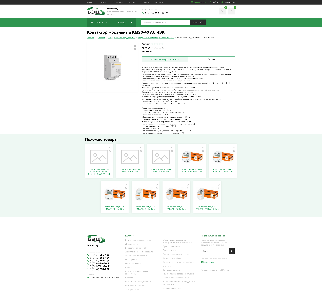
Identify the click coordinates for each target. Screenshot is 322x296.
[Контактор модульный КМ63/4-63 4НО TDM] (191, 157)
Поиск (196, 22)
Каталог (99, 22)
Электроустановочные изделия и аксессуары (179, 282)
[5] (162, 44)
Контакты (159, 2)
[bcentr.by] (96, 11)
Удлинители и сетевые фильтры (178, 274)
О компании (117, 2)
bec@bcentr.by (208, 262)
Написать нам (200, 2)
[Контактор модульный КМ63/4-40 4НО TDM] (222, 157)
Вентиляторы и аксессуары (138, 240)
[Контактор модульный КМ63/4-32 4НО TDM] (114, 194)
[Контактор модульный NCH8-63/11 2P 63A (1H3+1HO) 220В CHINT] (99, 157)
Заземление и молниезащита (139, 252)
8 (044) (100, 266)
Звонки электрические (136, 255)
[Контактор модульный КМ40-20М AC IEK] (130, 157)
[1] (152, 44)
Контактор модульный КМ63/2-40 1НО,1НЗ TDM (207, 208)
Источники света (133, 263)
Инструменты (131, 259)
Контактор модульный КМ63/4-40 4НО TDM (223, 170)
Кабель (128, 267)
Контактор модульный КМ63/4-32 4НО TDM (114, 208)
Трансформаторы (171, 270)
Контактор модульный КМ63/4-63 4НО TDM (192, 170)
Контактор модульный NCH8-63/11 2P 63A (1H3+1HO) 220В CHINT (99, 171)
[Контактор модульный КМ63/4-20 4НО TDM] (145, 194)
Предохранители (171, 246)
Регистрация (230, 2)
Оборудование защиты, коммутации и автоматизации (177, 241)
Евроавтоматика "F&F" (136, 248)
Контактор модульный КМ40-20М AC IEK (130, 170)
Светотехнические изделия (176, 254)
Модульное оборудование (138, 281)
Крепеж (129, 277)
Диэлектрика (131, 244)
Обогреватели (132, 289)
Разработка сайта (209, 270)
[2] (154, 44)
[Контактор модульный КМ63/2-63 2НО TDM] (176, 194)
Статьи (132, 2)
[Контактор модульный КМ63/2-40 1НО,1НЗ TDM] (207, 194)
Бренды (122, 22)
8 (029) (100, 263)
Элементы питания (172, 288)
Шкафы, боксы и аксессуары (176, 277)
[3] (157, 44)
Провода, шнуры (171, 250)
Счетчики (167, 266)
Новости (102, 2)
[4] (159, 44)
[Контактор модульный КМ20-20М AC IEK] (161, 157)
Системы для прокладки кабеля (178, 262)
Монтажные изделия (135, 285)
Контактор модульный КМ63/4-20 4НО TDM (145, 208)
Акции (89, 2)
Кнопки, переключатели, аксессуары (137, 272)
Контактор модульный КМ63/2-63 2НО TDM (176, 208)
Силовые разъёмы (172, 258)
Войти (215, 2)
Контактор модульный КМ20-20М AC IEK (161, 170)
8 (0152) (155, 12)
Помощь (145, 2)
